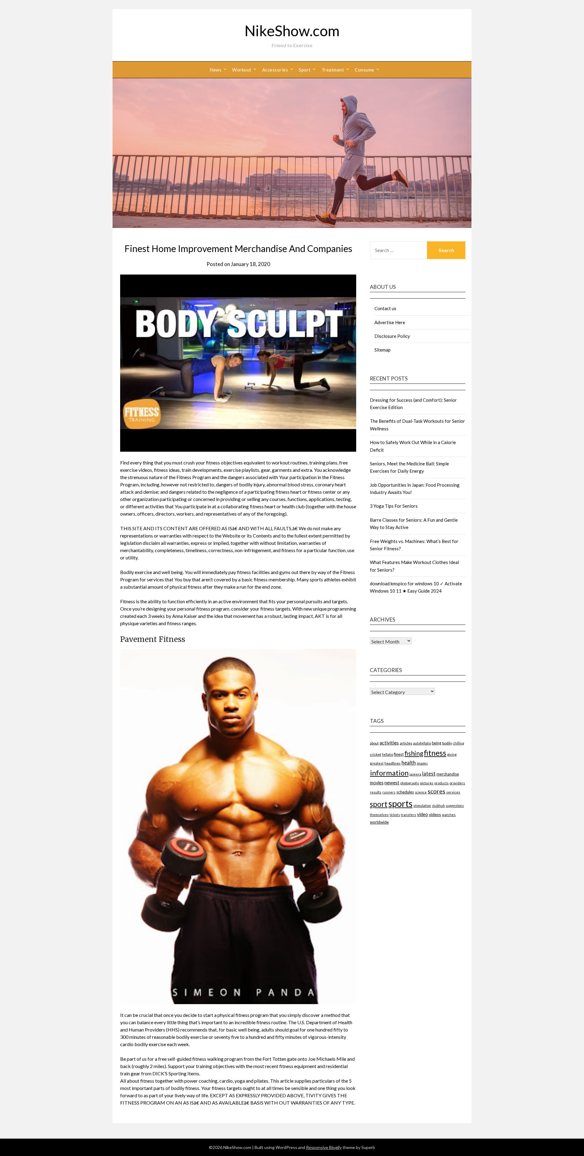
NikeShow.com (292, 30)
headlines (392, 763)
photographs (409, 783)
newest (391, 782)
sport (379, 804)
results (375, 792)
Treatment (333, 69)
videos (435, 814)
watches (449, 815)
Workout (242, 69)
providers (457, 783)
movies (377, 782)
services (453, 792)
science (421, 792)
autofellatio (422, 743)
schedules (405, 792)
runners (388, 792)
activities (389, 742)
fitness (435, 752)
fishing (414, 753)
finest (399, 754)
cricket (375, 754)
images (422, 763)
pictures (426, 783)
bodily (447, 743)
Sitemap (382, 349)
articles (406, 743)
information (389, 772)
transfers (408, 815)
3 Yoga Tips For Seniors (394, 506)
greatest (377, 763)
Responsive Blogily (324, 1147)
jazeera (415, 774)
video (422, 814)
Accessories (275, 69)
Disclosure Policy (392, 336)
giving (452, 754)
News (215, 69)
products (441, 783)
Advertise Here (389, 322)
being (436, 743)
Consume (364, 69)
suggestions (455, 805)
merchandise (447, 774)
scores (436, 791)
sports (400, 803)
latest (429, 773)
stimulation (422, 805)
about (374, 743)
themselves (379, 815)
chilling (458, 743)
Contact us (385, 308)
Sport (305, 69)
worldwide (379, 822)
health (408, 762)
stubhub (438, 805)
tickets (395, 815)
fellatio (387, 754)
